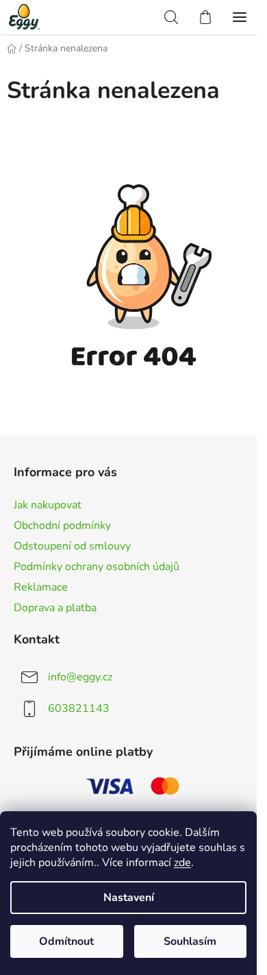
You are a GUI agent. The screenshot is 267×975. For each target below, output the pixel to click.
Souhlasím (190, 941)
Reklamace (41, 587)
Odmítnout (66, 941)
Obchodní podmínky (62, 525)
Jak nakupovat (47, 505)
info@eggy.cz (80, 676)
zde (182, 862)
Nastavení (128, 897)
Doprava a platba (55, 607)
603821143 (79, 708)
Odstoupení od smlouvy (72, 546)
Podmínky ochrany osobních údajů (96, 566)
